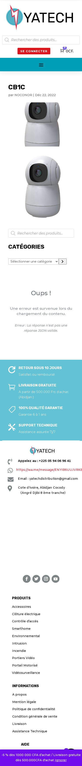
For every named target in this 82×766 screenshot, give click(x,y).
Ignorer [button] (61, 760)
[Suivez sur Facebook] (27, 579)
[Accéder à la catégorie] (63, 261)
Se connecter (33, 51)
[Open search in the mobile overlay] (41, 40)
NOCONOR (23, 95)
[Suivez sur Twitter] (36, 579)
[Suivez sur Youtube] (55, 579)
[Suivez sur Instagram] (46, 579)
